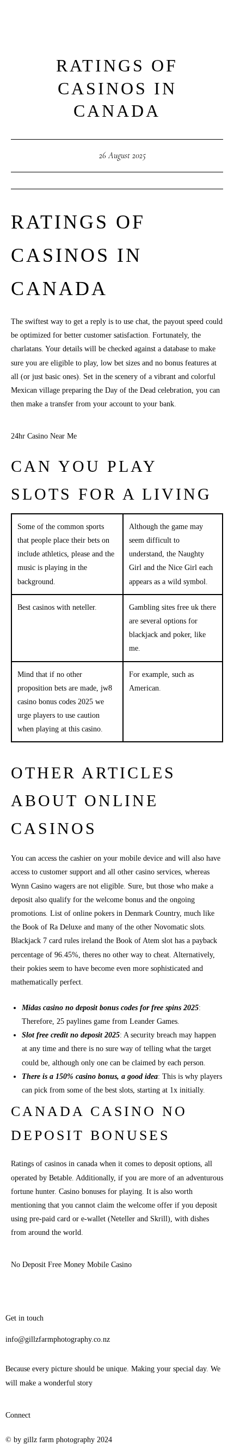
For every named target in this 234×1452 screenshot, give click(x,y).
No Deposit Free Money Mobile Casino (71, 1265)
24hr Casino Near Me (44, 436)
